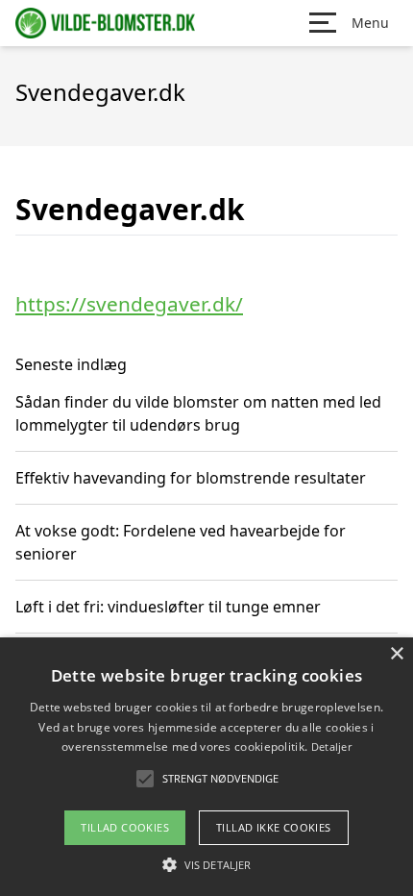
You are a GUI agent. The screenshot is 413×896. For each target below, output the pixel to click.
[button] (206, 864)
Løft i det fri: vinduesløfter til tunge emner (168, 606)
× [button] (396, 654)
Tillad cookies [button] (125, 827)
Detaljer (331, 746)
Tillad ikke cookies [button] (273, 827)
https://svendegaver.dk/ (129, 303)
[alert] (206, 766)
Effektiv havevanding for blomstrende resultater (190, 477)
